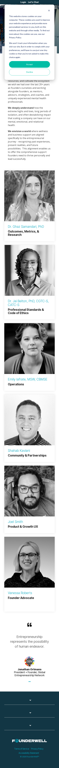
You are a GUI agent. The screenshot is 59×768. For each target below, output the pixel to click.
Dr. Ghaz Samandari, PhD (26, 227)
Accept (29, 64)
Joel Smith (15, 522)
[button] (55, 7)
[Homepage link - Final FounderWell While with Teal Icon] (29, 743)
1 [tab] (29, 682)
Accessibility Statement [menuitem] (29, 753)
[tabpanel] (29, 650)
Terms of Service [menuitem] (21, 749)
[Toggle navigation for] (29, 702)
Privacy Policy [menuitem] (37, 749)
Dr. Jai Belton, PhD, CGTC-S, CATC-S (28, 303)
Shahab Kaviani (19, 451)
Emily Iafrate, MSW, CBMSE (27, 379)
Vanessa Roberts (20, 593)
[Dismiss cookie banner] (49, 11)
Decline (29, 72)
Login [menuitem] (23, 2)
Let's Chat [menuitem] (33, 2)
